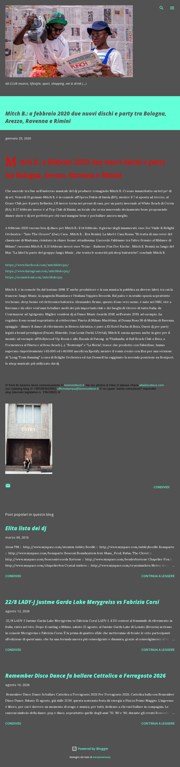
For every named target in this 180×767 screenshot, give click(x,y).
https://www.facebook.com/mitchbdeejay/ (37, 265)
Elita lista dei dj (25, 528)
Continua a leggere (158, 576)
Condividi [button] (161, 487)
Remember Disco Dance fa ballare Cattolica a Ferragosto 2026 (85, 675)
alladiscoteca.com (151, 385)
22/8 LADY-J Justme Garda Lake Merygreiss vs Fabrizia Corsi (82, 602)
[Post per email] (8, 487)
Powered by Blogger (92, 749)
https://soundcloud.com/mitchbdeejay (33, 277)
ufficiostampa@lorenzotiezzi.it (78, 388)
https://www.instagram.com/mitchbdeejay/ (37, 271)
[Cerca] (161, 8)
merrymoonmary (101, 757)
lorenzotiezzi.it (74, 385)
